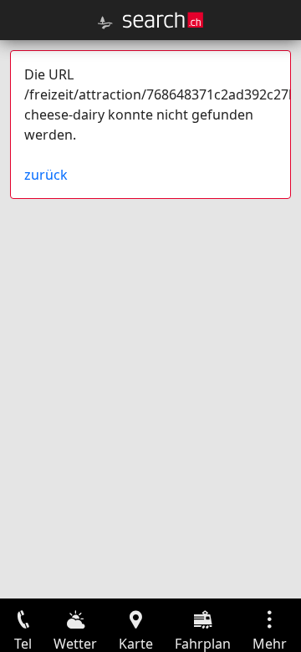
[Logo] (163, 20)
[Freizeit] (105, 22)
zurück (46, 175)
